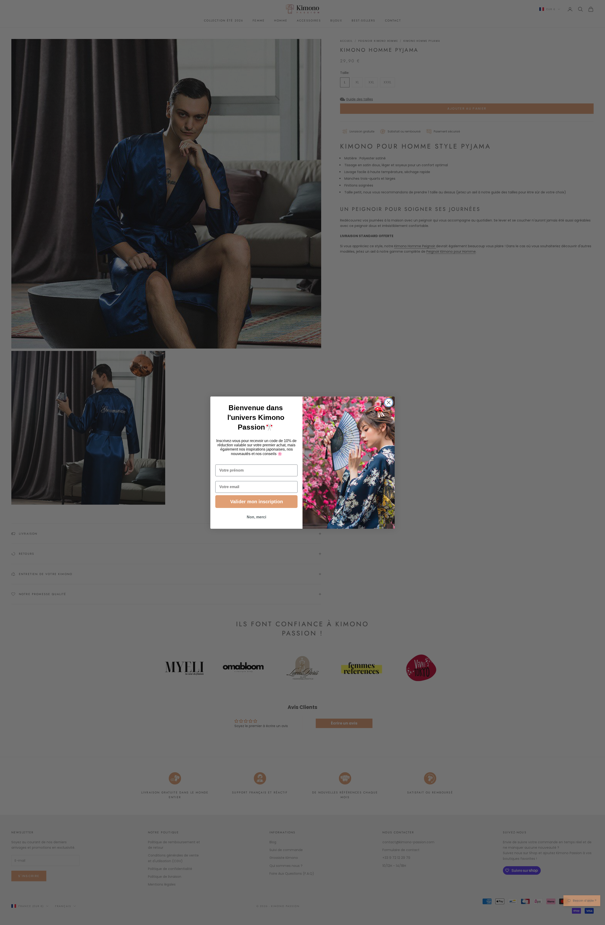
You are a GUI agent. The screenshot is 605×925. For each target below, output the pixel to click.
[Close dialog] (389, 402)
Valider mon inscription (256, 501)
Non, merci (256, 517)
